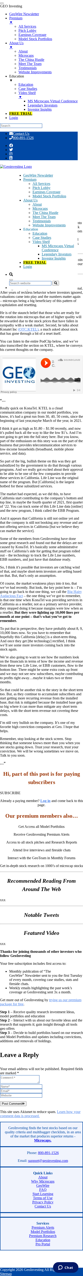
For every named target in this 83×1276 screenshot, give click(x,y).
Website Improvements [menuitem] (35, 72)
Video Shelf (41, 242)
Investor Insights (54, 258)
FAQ (43, 1190)
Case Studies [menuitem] (27, 89)
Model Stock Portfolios (49, 196)
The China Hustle (45, 213)
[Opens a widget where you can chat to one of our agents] (65, 1268)
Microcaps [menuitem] (26, 55)
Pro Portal (43, 1244)
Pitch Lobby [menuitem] (27, 31)
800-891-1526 (23, 138)
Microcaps (40, 208)
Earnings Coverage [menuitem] (32, 35)
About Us (30, 200)
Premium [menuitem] (15, 20)
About (37, 204)
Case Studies (42, 238)
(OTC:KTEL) (28, 329)
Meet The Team (44, 217)
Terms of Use (43, 1198)
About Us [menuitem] (16, 45)
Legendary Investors (56, 254)
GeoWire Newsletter (38, 175)
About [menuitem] (23, 51)
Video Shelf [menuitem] (27, 95)
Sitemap (6, 1274)
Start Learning (43, 1194)
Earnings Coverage (46, 192)
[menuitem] (20, 113)
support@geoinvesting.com (48, 1161)
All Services (41, 184)
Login (27, 267)
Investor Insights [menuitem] (40, 109)
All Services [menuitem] (27, 26)
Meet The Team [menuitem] (30, 64)
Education (40, 233)
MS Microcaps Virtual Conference (58, 248)
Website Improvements (49, 225)
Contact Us (21, 134)
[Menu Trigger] (2, 3)
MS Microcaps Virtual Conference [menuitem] (53, 101)
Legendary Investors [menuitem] (42, 105)
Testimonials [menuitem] (27, 68)
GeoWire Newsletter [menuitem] (24, 14)
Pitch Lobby (41, 188)
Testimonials (42, 221)
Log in (45, 801)
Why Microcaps (42, 1181)
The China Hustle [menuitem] (31, 60)
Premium (29, 179)
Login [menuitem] (13, 118)
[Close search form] (11, 280)
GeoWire (42, 1185)
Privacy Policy (42, 1202)
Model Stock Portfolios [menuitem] (35, 39)
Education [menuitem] (16, 78)
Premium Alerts (43, 1227)
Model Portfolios (43, 1232)
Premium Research (42, 1236)
